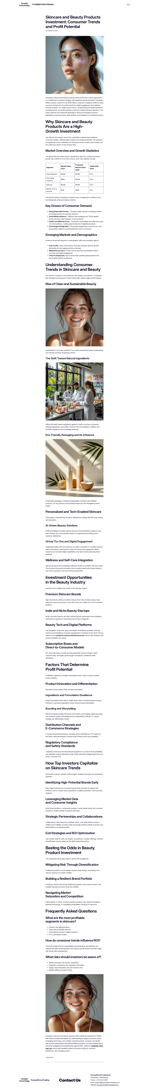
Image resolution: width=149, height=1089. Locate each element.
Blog (128, 4)
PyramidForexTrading (43, 4)
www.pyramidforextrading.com (107, 1085)
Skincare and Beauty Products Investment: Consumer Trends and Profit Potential (73, 22)
